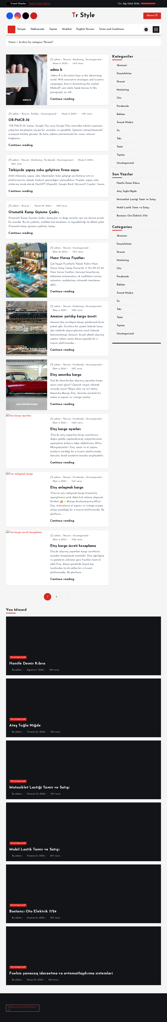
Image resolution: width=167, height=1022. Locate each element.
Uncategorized (93, 59)
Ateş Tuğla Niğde (127, 191)
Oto (119, 98)
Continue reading (62, 99)
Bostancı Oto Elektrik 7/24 (132, 216)
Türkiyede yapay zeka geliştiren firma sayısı (43, 170)
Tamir (120, 147)
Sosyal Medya (125, 122)
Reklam (35, 114)
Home (11, 42)
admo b (56, 70)
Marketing (78, 59)
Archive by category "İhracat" (36, 42)
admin (57, 59)
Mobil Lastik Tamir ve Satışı (133, 207)
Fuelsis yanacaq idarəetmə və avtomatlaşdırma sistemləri (61, 973)
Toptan (53, 29)
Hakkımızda (37, 29)
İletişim (21, 29)
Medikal (66, 29)
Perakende (49, 160)
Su (118, 130)
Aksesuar (122, 65)
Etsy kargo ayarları (65, 429)
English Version (85, 29)
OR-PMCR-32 (18, 120)
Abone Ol (152, 15)
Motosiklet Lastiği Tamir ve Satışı (136, 199)
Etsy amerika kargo (66, 375)
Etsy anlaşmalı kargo (67, 487)
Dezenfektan (124, 73)
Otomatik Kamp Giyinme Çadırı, (33, 212)
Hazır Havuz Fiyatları (67, 258)
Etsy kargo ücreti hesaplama (73, 546)
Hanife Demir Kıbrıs (39, 4)
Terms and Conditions (111, 29)
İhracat (67, 59)
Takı (119, 138)
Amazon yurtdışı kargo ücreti (73, 316)
